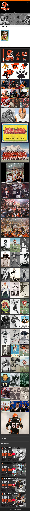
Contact (2, 444)
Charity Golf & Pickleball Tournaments (5, 443)
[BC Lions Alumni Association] (5, 6)
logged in (5, 46)
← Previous (1, 28)
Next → (4, 28)
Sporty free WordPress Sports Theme (12, 509)
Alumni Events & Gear (3, 438)
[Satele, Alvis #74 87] (5, 41)
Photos (2, 439)
